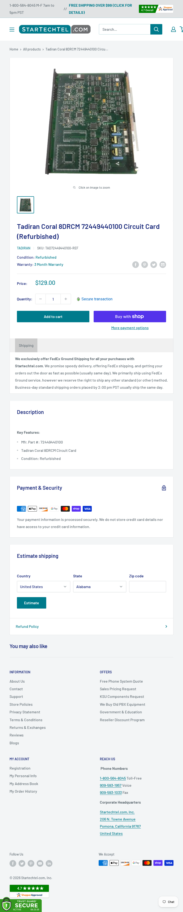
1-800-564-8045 (113, 778)
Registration (20, 768)
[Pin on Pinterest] (144, 264)
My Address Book (24, 783)
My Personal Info (23, 775)
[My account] (173, 29)
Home (14, 49)
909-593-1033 (111, 792)
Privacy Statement (25, 712)
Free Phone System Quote (121, 681)
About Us (17, 681)
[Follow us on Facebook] (13, 863)
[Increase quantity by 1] (66, 299)
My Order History (23, 791)
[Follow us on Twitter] (22, 863)
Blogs (14, 743)
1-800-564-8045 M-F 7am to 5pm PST (32, 9)
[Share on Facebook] (135, 264)
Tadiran (23, 248)
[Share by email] (162, 264)
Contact (16, 688)
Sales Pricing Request (118, 688)
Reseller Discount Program (122, 719)
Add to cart (53, 316)
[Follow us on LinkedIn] (49, 863)
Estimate (31, 602)
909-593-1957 (111, 785)
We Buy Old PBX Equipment (122, 704)
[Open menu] (12, 29)
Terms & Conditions (26, 719)
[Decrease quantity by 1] (41, 299)
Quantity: (24, 299)
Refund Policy (27, 626)
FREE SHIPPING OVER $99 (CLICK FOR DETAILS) (100, 9)
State (77, 576)
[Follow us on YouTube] (40, 863)
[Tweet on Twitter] (153, 264)
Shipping (26, 345)
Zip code (136, 576)
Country (23, 576)
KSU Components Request (122, 696)
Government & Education (121, 712)
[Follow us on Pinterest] (31, 863)
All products (32, 49)
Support (16, 696)
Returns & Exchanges (28, 727)
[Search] (156, 29)
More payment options (130, 327)
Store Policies (21, 704)
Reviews (17, 735)
